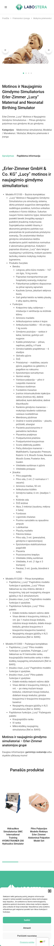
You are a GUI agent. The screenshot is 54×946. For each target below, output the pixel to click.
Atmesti (27, 928)
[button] (49, 891)
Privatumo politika (27, 942)
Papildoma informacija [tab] (28, 156)
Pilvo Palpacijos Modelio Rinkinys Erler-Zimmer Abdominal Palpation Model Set (39, 834)
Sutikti (27, 920)
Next (49, 50)
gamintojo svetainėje (36, 752)
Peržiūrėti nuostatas (27, 936)
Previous (5, 50)
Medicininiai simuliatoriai (29, 130)
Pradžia (5, 18)
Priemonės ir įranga (21, 18)
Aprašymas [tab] (8, 156)
